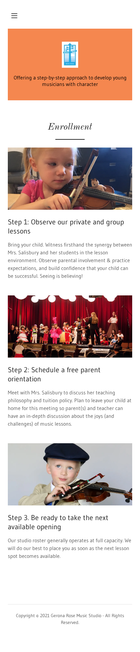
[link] (70, 55)
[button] (14, 15)
